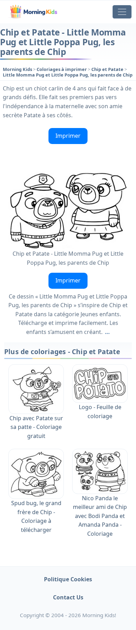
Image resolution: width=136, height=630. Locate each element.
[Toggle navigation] (122, 12)
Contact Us (68, 597)
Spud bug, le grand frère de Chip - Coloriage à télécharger (36, 516)
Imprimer (68, 135)
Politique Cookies (68, 579)
